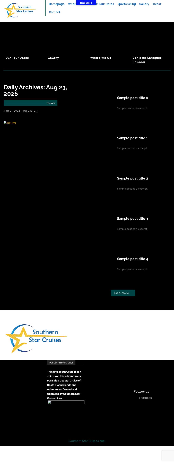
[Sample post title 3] (95, 224)
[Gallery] (66, 42)
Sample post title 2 (132, 178)
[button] (166, 20)
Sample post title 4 (132, 259)
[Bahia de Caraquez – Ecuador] (151, 42)
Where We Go (100, 57)
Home (8, 110)
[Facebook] (136, 398)
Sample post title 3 (132, 219)
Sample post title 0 (132, 98)
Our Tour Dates (17, 57)
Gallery (53, 57)
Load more (121, 292)
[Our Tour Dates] (23, 42)
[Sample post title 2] (95, 183)
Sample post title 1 (132, 138)
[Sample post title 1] (95, 143)
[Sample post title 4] (95, 264)
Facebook (145, 398)
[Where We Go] (108, 42)
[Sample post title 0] (95, 103)
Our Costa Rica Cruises (61, 362)
